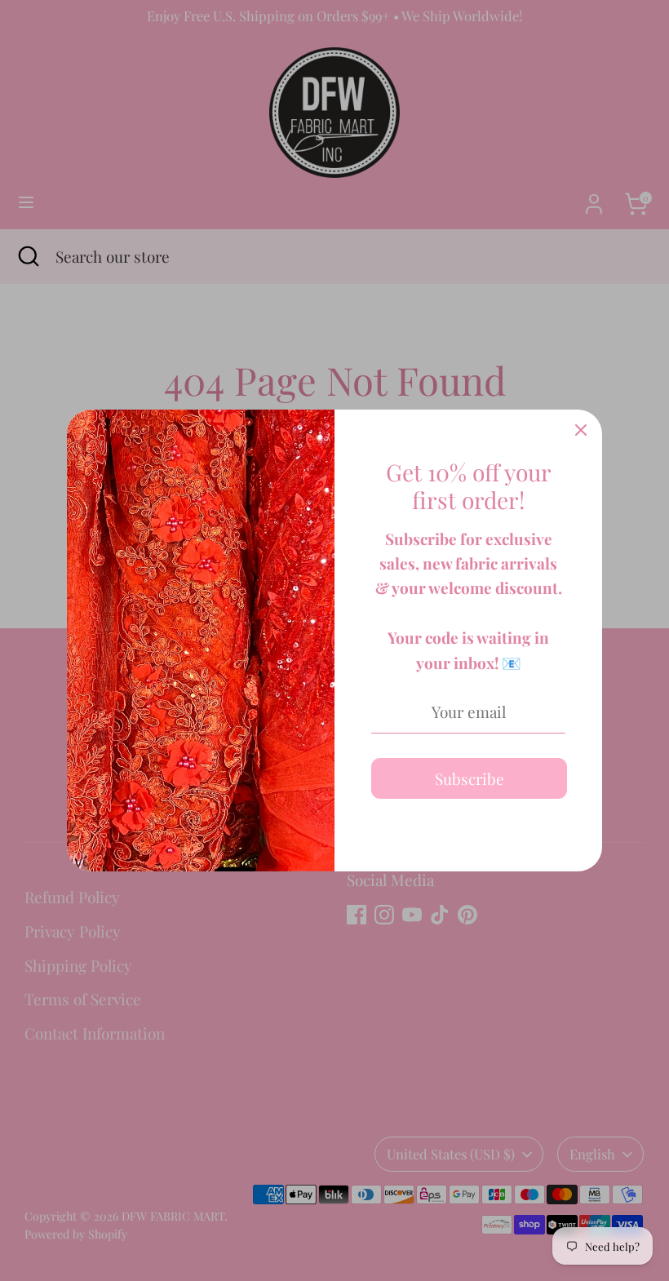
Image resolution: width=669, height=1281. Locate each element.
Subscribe (469, 778)
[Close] (581, 431)
